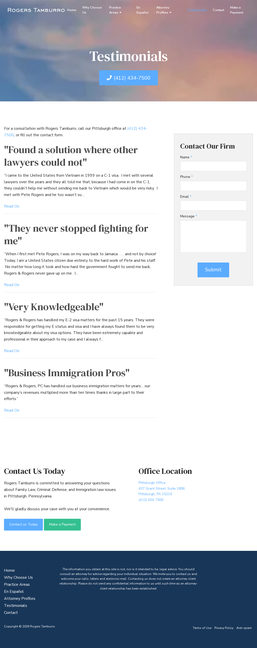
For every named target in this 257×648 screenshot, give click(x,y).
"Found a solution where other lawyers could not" (71, 156)
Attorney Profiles (162, 10)
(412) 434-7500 (132, 78)
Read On (11, 206)
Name (186, 157)
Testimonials (197, 10)
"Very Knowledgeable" (53, 306)
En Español (143, 10)
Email (185, 196)
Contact (218, 10)
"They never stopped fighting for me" (76, 234)
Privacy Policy (223, 628)
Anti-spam (244, 628)
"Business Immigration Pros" (67, 372)
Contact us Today (23, 524)
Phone (186, 176)
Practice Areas (115, 10)
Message (188, 216)
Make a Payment (236, 10)
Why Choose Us (92, 10)
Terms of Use (202, 628)
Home (71, 10)
